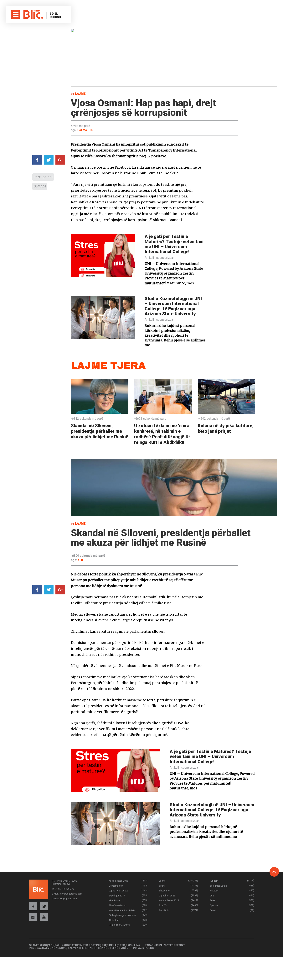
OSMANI (39, 186)
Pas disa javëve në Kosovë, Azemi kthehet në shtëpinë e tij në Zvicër (78, 948)
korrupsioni (43, 177)
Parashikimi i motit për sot (165, 945)
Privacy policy (143, 948)
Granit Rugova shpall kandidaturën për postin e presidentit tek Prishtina (84, 945)
